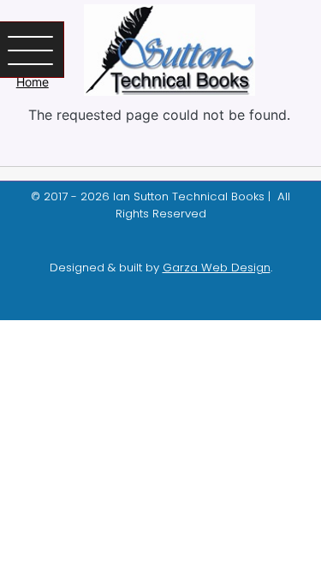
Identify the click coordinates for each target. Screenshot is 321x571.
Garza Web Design (216, 267)
